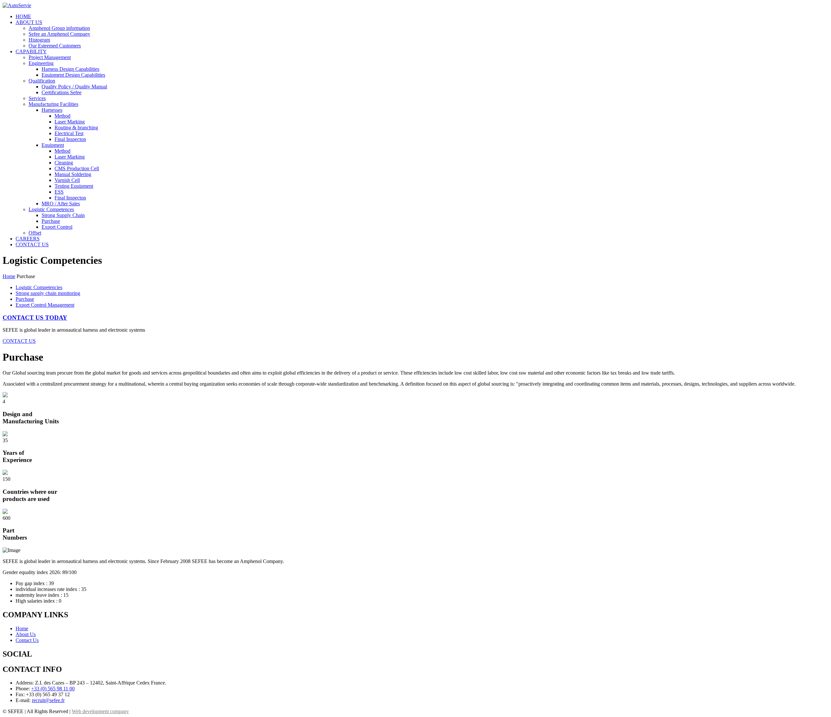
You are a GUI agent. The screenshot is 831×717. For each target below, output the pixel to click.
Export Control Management (45, 305)
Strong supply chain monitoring (48, 293)
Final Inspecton (70, 139)
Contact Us (27, 640)
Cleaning (64, 162)
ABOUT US (29, 22)
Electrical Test (69, 133)
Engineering (41, 63)
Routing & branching (76, 127)
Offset (35, 233)
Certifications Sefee (61, 92)
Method (62, 116)
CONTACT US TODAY (35, 317)
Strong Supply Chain (63, 215)
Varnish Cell (67, 180)
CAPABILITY (31, 51)
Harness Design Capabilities (70, 69)
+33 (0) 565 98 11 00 (53, 688)
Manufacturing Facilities (53, 104)
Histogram (39, 40)
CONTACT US (32, 244)
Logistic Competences (51, 209)
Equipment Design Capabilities (73, 75)
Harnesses (52, 110)
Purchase (51, 221)
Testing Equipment (74, 186)
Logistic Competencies (39, 287)
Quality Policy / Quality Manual (74, 86)
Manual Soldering (73, 174)
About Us (26, 634)
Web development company (100, 711)
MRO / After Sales (61, 203)
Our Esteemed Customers (55, 45)
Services (37, 98)
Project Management (50, 57)
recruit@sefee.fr (48, 700)
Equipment (53, 145)
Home (9, 276)
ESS (59, 192)
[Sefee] (17, 5)
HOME (23, 16)
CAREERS (28, 238)
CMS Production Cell (77, 168)
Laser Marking (70, 121)
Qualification (42, 80)
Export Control (57, 227)
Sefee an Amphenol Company (59, 34)
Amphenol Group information (59, 28)
